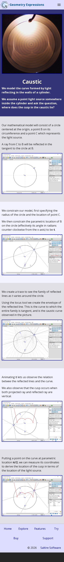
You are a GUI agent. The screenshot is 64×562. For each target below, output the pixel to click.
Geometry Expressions (27, 5)
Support (48, 538)
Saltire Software (50, 548)
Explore (23, 529)
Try (56, 529)
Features (40, 529)
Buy (15, 538)
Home (8, 529)
